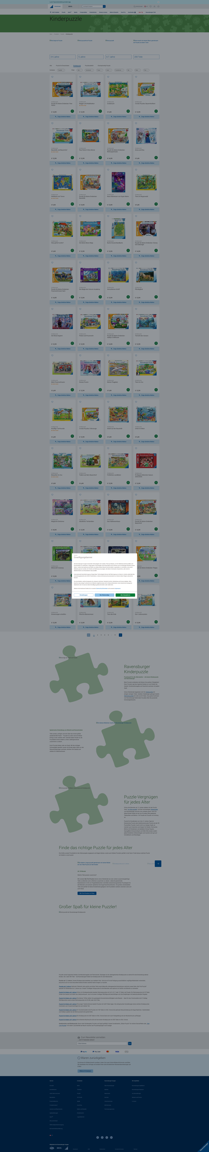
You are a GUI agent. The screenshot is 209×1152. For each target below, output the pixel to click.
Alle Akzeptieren (125, 595)
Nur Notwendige (104, 595)
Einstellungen (84, 595)
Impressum (118, 588)
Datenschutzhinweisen (102, 588)
